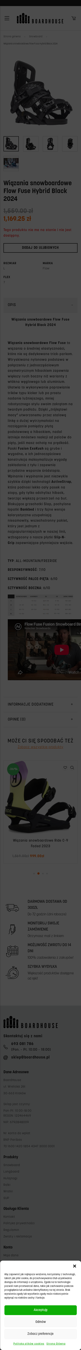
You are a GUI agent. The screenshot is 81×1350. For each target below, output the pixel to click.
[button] (74, 1266)
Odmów (40, 1322)
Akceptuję (41, 1310)
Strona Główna (55, 1344)
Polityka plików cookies (28, 1344)
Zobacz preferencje (40, 1334)
